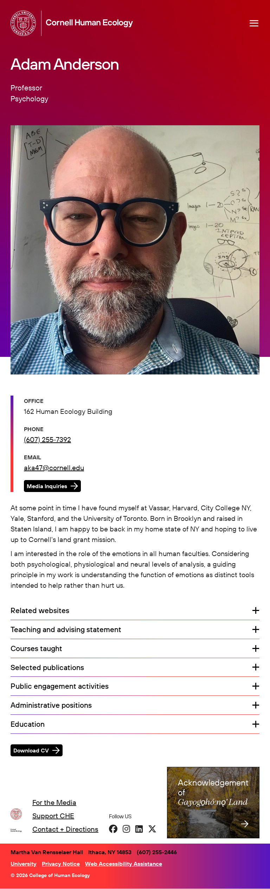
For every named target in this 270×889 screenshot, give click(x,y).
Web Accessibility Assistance (123, 863)
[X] (152, 829)
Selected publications (47, 667)
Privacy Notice (61, 863)
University (24, 863)
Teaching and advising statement (66, 629)
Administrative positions (51, 705)
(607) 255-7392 (47, 439)
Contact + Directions (65, 829)
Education (28, 724)
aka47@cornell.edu (54, 467)
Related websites (40, 610)
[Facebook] (113, 829)
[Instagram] (126, 829)
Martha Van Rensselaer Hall (47, 852)
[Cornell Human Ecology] (25, 23)
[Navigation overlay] (254, 23)
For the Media (54, 802)
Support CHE (53, 815)
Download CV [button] (31, 750)
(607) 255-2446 (157, 852)
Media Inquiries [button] (47, 486)
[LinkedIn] (139, 829)
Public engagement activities (60, 686)
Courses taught (36, 648)
